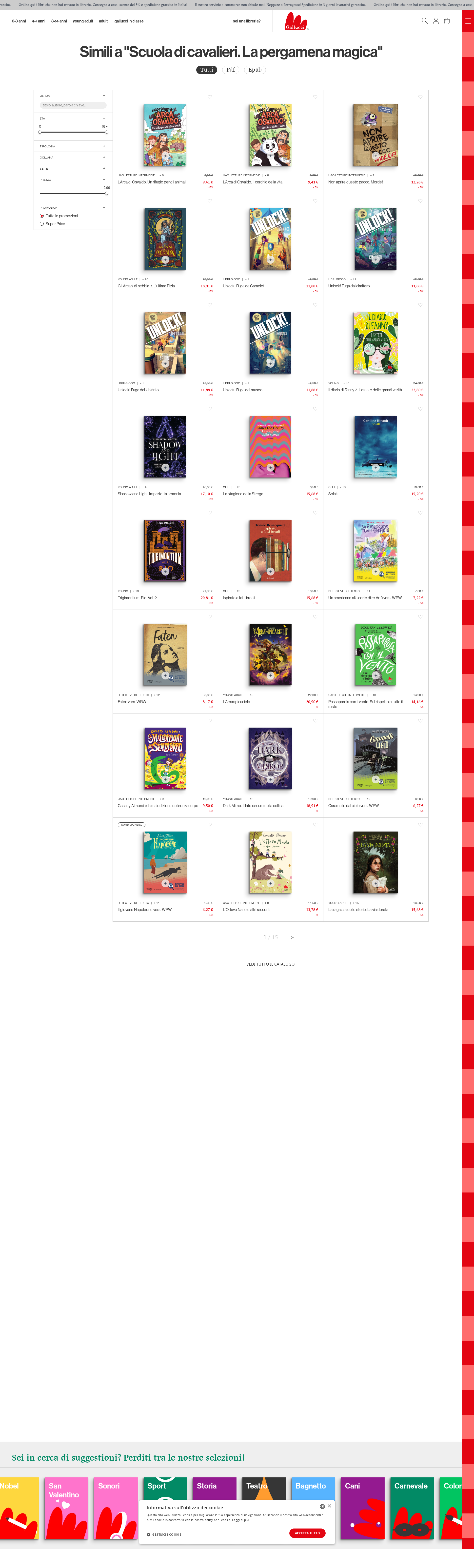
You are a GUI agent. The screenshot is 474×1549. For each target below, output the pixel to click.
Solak (333, 493)
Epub (255, 69)
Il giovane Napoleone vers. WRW (145, 909)
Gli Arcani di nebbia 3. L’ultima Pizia (146, 285)
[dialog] (237, 1522)
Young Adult (83, 21)
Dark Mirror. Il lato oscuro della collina (253, 805)
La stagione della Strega (243, 493)
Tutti (206, 69)
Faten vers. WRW (132, 701)
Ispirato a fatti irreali (239, 597)
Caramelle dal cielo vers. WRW (353, 805)
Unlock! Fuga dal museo (242, 389)
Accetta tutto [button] (307, 1533)
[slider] (39, 132)
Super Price (55, 223)
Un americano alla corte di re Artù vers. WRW (365, 597)
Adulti (104, 21)
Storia (129, 1485)
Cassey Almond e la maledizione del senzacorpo (158, 805)
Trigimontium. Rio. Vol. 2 (137, 597)
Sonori (31, 1485)
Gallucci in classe (129, 21)
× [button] (329, 1506)
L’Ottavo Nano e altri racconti (246, 909)
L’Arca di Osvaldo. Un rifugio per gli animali (152, 181)
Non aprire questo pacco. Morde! (355, 181)
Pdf (230, 69)
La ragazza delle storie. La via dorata (358, 909)
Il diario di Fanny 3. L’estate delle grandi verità (365, 389)
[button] (164, 1534)
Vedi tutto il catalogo (270, 964)
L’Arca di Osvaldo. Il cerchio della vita (252, 181)
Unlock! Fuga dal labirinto (138, 389)
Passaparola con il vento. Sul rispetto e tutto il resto (365, 704)
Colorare (380, 1485)
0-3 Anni (19, 21)
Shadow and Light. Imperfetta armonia (149, 493)
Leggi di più (240, 1520)
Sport (79, 1485)
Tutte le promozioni (62, 215)
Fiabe (424, 1485)
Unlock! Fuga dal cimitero (349, 285)
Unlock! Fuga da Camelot (243, 285)
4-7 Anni (38, 21)
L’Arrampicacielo (236, 701)
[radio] (206, 70)
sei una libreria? (247, 21)
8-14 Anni (59, 21)
